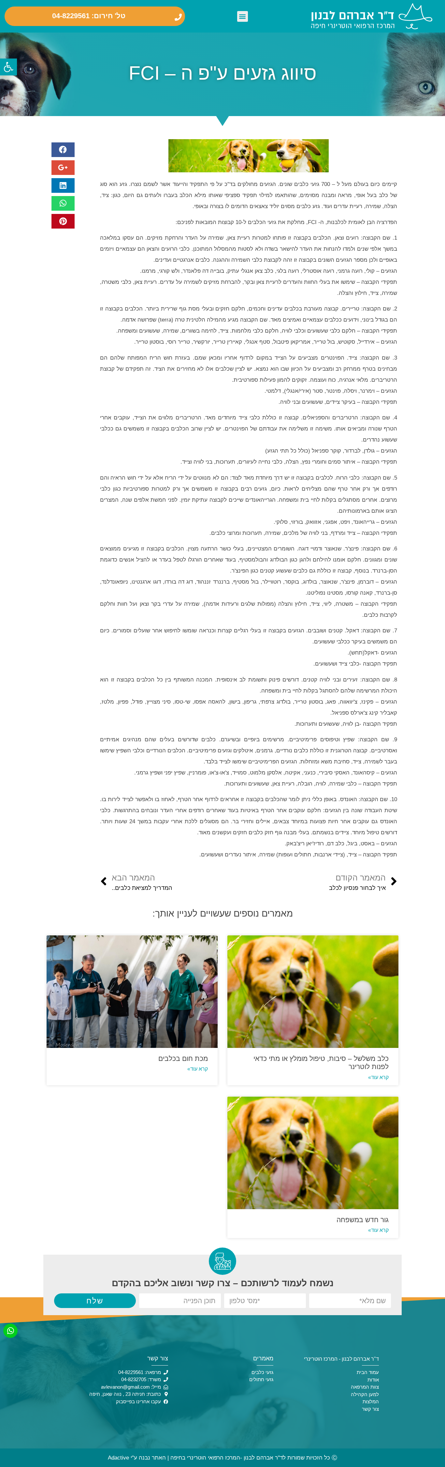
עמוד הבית (368, 1372)
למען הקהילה (365, 1394)
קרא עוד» (378, 1077)
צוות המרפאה (365, 1387)
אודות (373, 1379)
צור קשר (370, 1409)
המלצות (371, 1401)
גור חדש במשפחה (363, 1219)
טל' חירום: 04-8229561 (88, 16)
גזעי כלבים (262, 1372)
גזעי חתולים (261, 1379)
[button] (242, 16)
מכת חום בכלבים (183, 1058)
